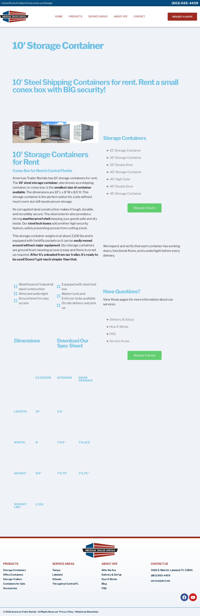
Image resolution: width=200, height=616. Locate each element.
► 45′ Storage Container (123, 193)
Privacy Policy (66, 611)
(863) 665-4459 (185, 3)
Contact (139, 16)
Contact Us (159, 563)
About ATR (120, 16)
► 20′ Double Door (119, 165)
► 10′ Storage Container (123, 150)
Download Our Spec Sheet (72, 343)
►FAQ (110, 334)
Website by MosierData (86, 611)
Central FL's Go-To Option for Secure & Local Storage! (27, 3)
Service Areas (98, 16)
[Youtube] (193, 597)
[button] (16, 132)
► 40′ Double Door (119, 186)
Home (58, 16)
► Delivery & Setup (120, 319)
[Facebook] (184, 597)
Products (75, 16)
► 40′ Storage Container (124, 172)
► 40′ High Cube (118, 179)
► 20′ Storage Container (123, 158)
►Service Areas (117, 341)
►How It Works (117, 327)
